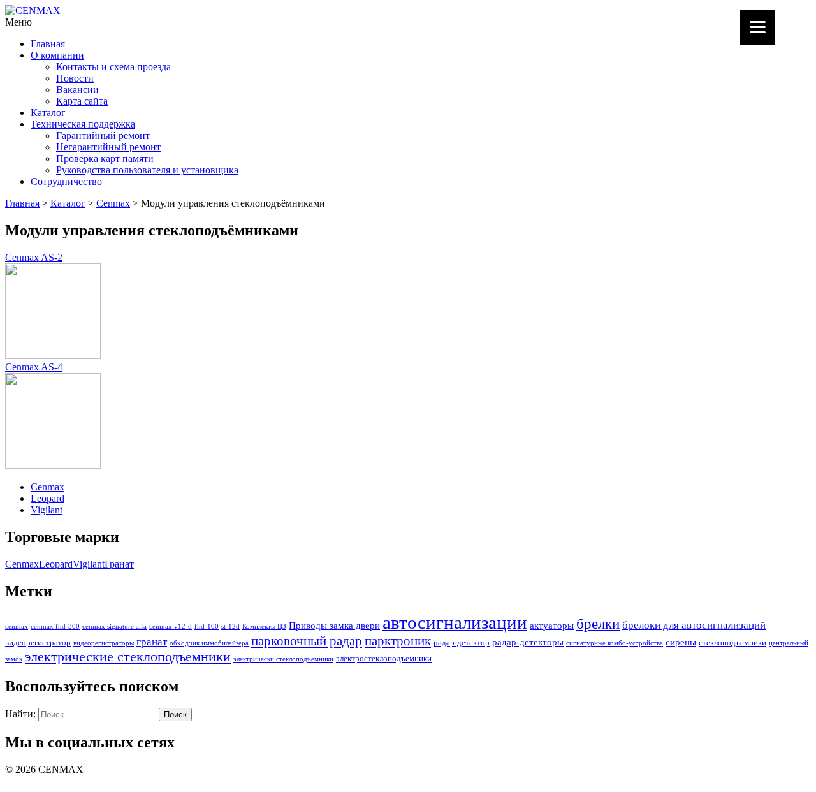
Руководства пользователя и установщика (147, 170)
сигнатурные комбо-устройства (614, 643)
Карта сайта (82, 101)
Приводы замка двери (334, 625)
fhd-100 (206, 626)
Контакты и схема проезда (113, 66)
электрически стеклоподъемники (283, 659)
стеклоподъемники (732, 642)
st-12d (230, 626)
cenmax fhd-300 (55, 626)
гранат (151, 642)
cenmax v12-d (170, 626)
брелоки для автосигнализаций (694, 625)
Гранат (119, 564)
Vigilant (46, 509)
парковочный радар (306, 641)
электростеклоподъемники (384, 658)
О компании (57, 55)
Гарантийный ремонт (103, 135)
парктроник (398, 641)
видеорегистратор (38, 642)
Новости (75, 78)
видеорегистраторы (103, 643)
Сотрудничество (66, 181)
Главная (48, 43)
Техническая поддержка (83, 124)
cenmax (16, 626)
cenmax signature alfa (114, 626)
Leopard (47, 498)
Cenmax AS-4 (33, 367)
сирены (681, 641)
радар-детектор (461, 642)
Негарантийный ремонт (108, 147)
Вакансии (77, 89)
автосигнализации (454, 622)
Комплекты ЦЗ (264, 626)
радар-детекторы (528, 641)
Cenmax (113, 203)
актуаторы (552, 625)
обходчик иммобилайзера (209, 643)
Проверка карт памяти (105, 158)
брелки (598, 623)
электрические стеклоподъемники (128, 656)
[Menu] (757, 27)
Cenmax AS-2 (33, 257)
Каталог (48, 112)
